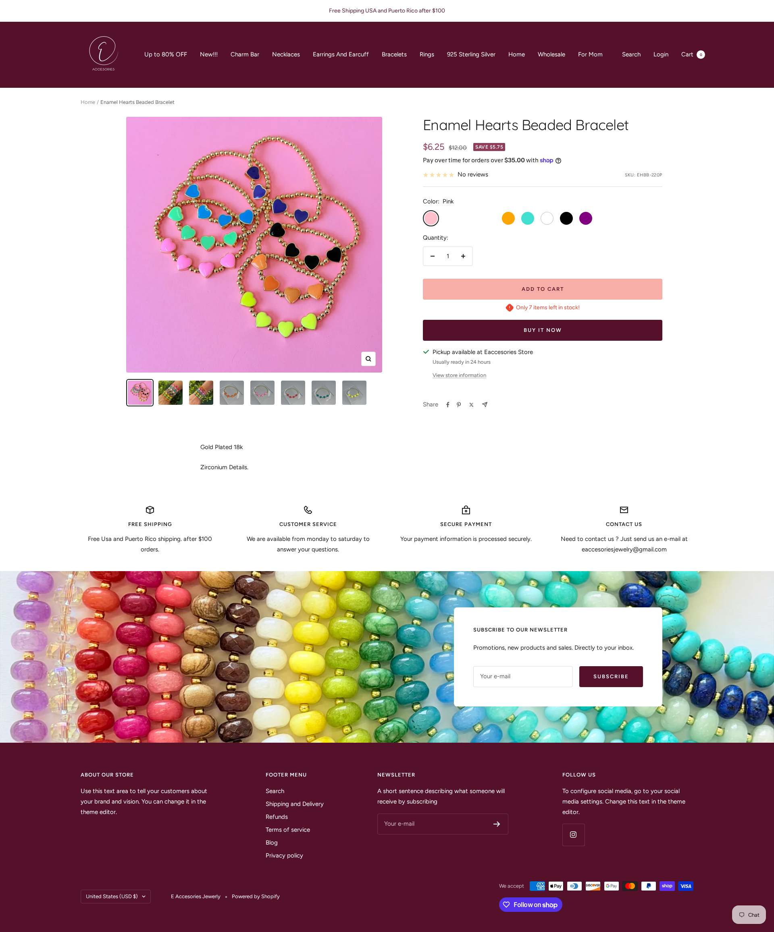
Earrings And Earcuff (341, 54)
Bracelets (394, 54)
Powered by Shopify (256, 896)
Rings (427, 54)
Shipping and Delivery (295, 804)
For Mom (590, 54)
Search (631, 54)
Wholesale (551, 54)
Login (660, 54)
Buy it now (543, 330)
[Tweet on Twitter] (471, 405)
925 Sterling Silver (471, 54)
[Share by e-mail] (484, 404)
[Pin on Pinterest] (459, 405)
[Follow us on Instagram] (573, 835)
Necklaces (286, 54)
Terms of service (288, 829)
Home (516, 54)
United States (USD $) (112, 896)
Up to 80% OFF (165, 54)
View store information (459, 375)
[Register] (496, 824)
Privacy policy (284, 855)
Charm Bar (245, 54)
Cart (691, 54)
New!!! (209, 54)
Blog (272, 842)
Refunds (277, 816)
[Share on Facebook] (447, 405)
